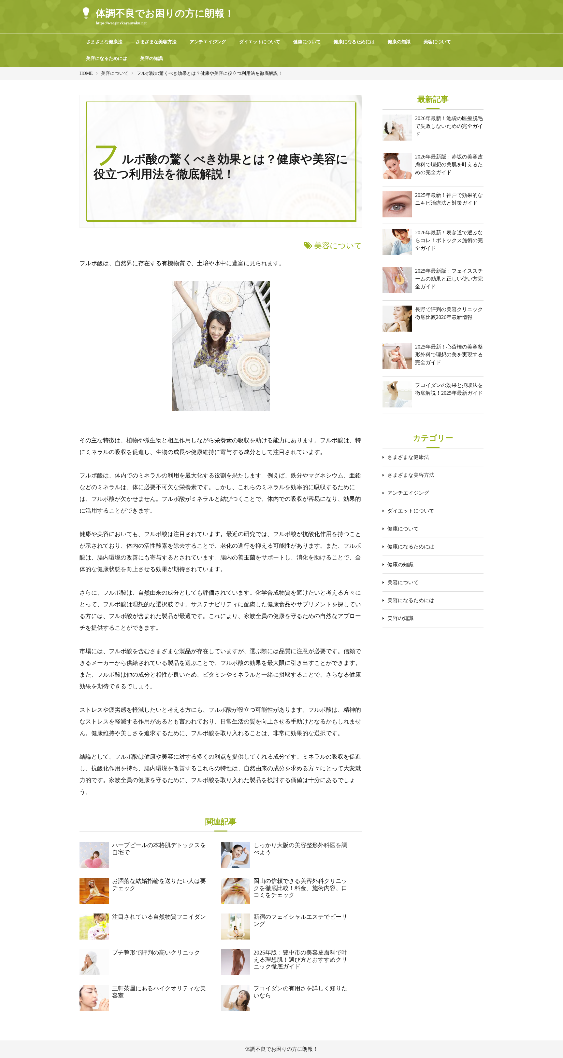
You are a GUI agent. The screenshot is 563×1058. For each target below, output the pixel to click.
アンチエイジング (208, 41)
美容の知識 (151, 58)
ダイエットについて (259, 41)
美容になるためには (106, 58)
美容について (437, 41)
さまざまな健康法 (104, 41)
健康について (307, 41)
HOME (86, 73)
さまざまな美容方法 (156, 41)
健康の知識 (399, 41)
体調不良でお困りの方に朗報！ (281, 1049)
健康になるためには (354, 41)
